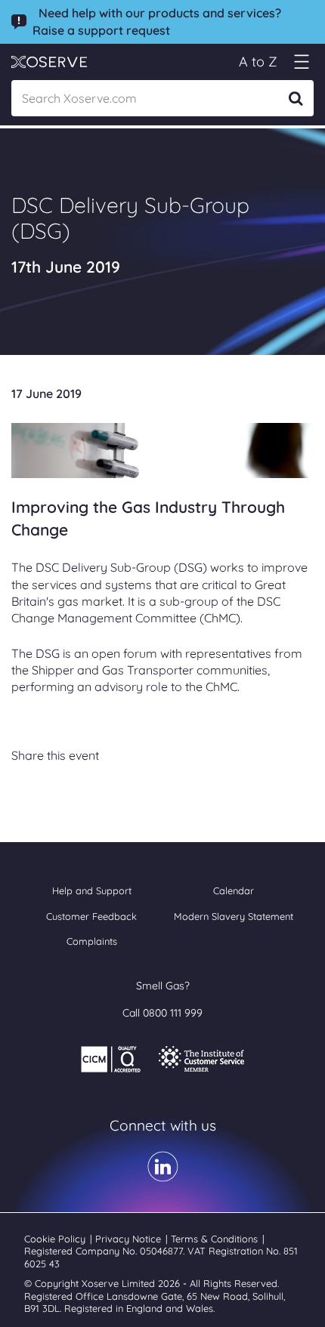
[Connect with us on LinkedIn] (163, 1177)
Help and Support (92, 890)
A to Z (258, 61)
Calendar (233, 890)
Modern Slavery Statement (233, 916)
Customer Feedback (91, 916)
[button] (301, 61)
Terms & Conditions (216, 1239)
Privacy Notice (129, 1239)
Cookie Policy (56, 1239)
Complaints (92, 941)
